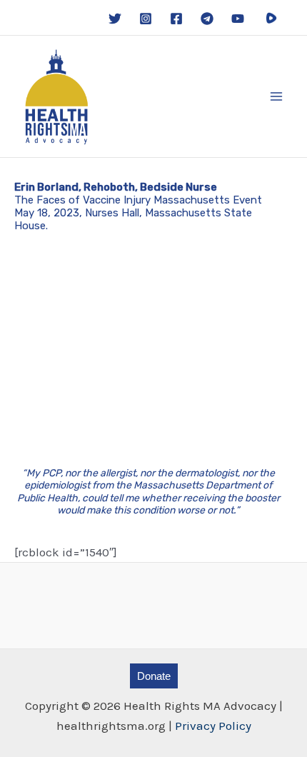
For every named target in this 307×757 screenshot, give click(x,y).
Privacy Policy (213, 725)
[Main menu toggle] (277, 96)
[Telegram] (207, 18)
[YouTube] (237, 18)
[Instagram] (145, 18)
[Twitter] (115, 18)
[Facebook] (176, 18)
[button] (154, 675)
